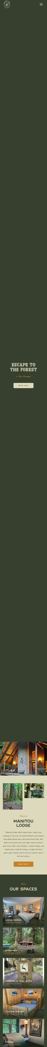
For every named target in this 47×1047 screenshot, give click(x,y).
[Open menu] (41, 4)
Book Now (23, 385)
